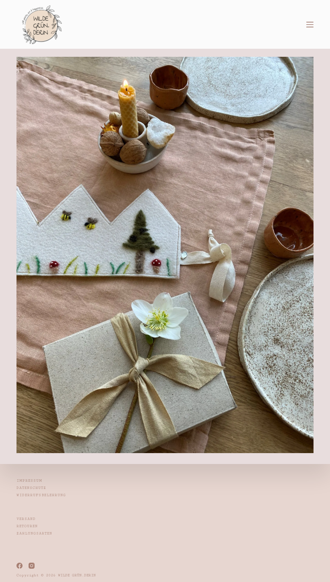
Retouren (27, 526)
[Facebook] (19, 566)
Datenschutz (31, 488)
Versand (26, 519)
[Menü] (310, 24)
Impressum (29, 480)
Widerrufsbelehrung (41, 495)
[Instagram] (32, 566)
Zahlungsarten (34, 533)
